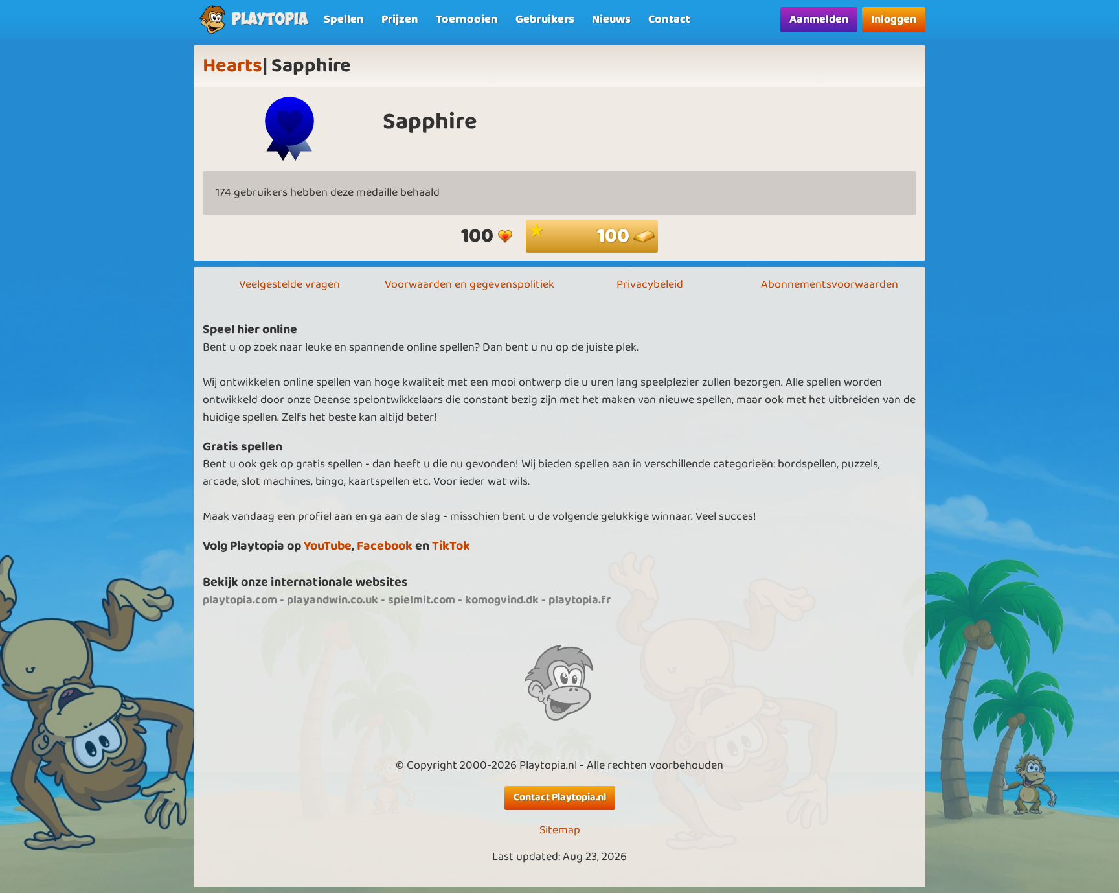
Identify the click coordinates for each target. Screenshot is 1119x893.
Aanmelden (818, 19)
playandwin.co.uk (332, 600)
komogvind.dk (502, 600)
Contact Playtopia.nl (560, 797)
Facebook (385, 546)
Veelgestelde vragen (289, 284)
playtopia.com (240, 600)
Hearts (232, 66)
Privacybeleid (649, 284)
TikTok (451, 546)
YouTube (328, 546)
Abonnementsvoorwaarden (829, 284)
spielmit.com (421, 600)
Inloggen (893, 19)
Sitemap (559, 830)
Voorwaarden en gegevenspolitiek (469, 284)
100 (615, 236)
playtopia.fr (579, 600)
